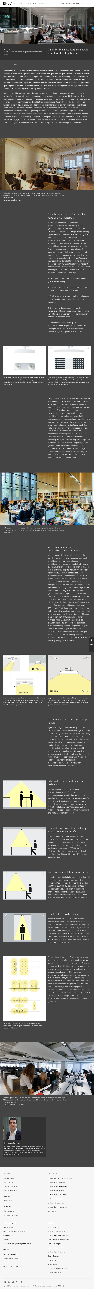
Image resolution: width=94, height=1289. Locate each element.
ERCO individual (53, 1260)
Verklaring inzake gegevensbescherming (45, 1286)
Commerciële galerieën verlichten (58, 1235)
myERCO (69, 4)
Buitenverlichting (8, 1182)
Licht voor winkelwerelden (56, 1203)
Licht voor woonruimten (55, 1199)
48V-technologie (53, 1264)
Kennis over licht (53, 1211)
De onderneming (8, 1227)
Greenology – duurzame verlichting (14, 1231)
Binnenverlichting (8, 1178)
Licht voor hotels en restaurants (57, 1207)
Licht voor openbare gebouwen (57, 1186)
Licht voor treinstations (55, 1273)
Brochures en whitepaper (11, 1215)
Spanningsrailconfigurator (11, 1186)
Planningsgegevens (9, 1211)
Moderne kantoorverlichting (56, 1231)
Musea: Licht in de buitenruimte (57, 1268)
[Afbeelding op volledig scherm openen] (24, 360)
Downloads (76, 4)
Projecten (27, 4)
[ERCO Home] (7, 3)
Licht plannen (38, 4)
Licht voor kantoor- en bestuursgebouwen (60, 1178)
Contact (62, 4)
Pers (4, 1262)
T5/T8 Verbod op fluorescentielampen (59, 1240)
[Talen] (86, 4)
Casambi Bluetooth (53, 1256)
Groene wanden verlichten (56, 1248)
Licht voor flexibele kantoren (56, 1252)
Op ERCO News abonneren (11, 1266)
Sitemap (23, 1286)
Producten (18, 4)
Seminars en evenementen (11, 1258)
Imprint (29, 1286)
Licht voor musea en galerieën (57, 1182)
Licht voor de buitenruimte (56, 1191)
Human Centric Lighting (55, 1244)
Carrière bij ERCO (8, 1235)
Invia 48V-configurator (10, 1191)
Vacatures (6, 1240)
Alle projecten (7, 1201)
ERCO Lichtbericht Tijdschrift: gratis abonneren (17, 1244)
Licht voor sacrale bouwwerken (57, 1195)
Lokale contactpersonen (10, 1254)
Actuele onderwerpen (54, 1227)
